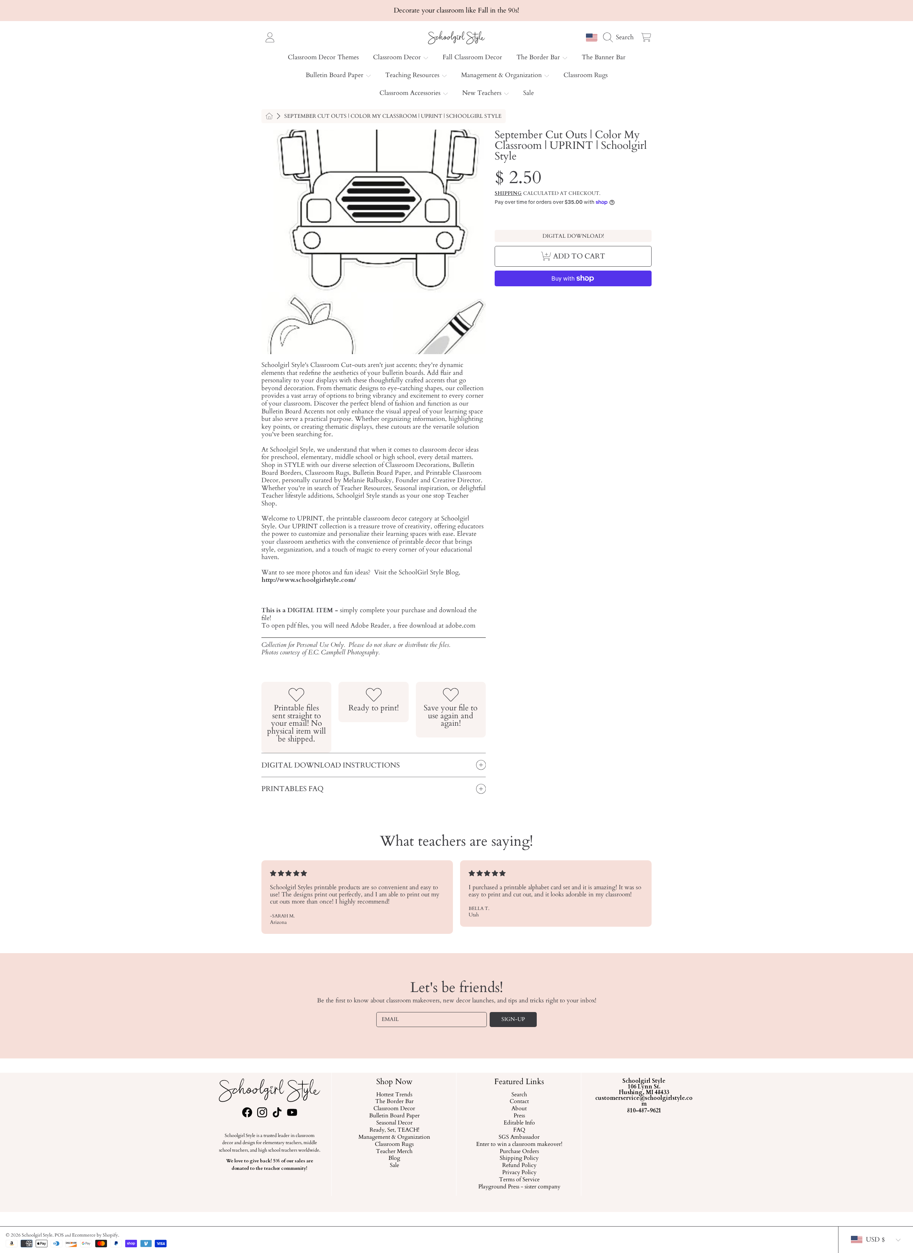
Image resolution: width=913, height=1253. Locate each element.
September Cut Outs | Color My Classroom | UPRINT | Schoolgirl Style (392, 116)
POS (59, 1235)
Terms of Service (519, 1179)
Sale (394, 1165)
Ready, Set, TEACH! (394, 1130)
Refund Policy (519, 1165)
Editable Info (519, 1123)
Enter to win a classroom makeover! (519, 1144)
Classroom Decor (398, 57)
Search (519, 1094)
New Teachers (482, 93)
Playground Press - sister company (519, 1187)
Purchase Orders (519, 1151)
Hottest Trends (394, 1094)
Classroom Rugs (394, 1144)
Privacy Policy (519, 1172)
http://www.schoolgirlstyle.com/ (308, 580)
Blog (394, 1158)
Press (519, 1115)
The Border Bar (539, 57)
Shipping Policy (519, 1158)
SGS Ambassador (519, 1137)
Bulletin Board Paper (335, 75)
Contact (519, 1102)
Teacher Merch (394, 1151)
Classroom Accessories (410, 93)
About (519, 1108)
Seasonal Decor (394, 1123)
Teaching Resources (413, 75)
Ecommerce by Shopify (95, 1235)
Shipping (508, 193)
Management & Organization (502, 75)
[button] (620, 37)
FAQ (519, 1130)
